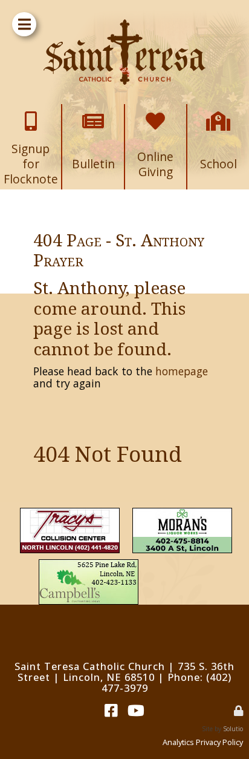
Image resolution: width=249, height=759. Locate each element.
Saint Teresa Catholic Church (90, 666)
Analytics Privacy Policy (203, 742)
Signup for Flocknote (31, 117)
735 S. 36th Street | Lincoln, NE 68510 (126, 671)
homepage (181, 371)
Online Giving (155, 117)
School (218, 112)
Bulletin (93, 112)
